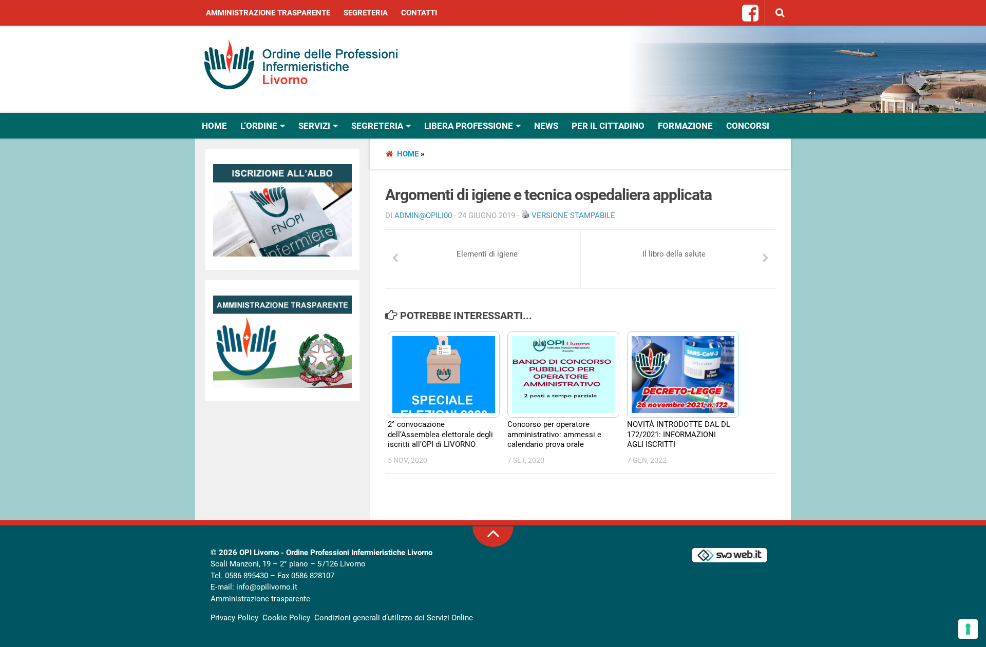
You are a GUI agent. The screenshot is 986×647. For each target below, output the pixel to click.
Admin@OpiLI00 (423, 215)
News (546, 126)
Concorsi (747, 126)
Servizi (314, 126)
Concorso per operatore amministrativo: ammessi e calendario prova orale (554, 434)
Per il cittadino (608, 126)
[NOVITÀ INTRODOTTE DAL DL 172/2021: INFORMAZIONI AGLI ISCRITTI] (678, 374)
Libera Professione (468, 126)
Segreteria (366, 12)
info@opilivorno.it (266, 587)
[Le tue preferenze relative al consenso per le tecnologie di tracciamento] (968, 629)
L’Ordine (258, 126)
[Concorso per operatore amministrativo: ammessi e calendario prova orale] (558, 374)
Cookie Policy (286, 617)
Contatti (419, 12)
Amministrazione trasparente (268, 12)
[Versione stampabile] (525, 215)
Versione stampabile (573, 215)
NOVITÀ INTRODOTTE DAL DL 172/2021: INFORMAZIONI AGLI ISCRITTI (678, 434)
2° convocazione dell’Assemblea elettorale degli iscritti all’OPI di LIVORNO (440, 434)
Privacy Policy (234, 617)
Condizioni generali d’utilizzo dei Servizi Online (393, 617)
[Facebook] (751, 14)
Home (214, 126)
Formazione (685, 126)
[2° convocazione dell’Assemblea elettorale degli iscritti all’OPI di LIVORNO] (439, 374)
